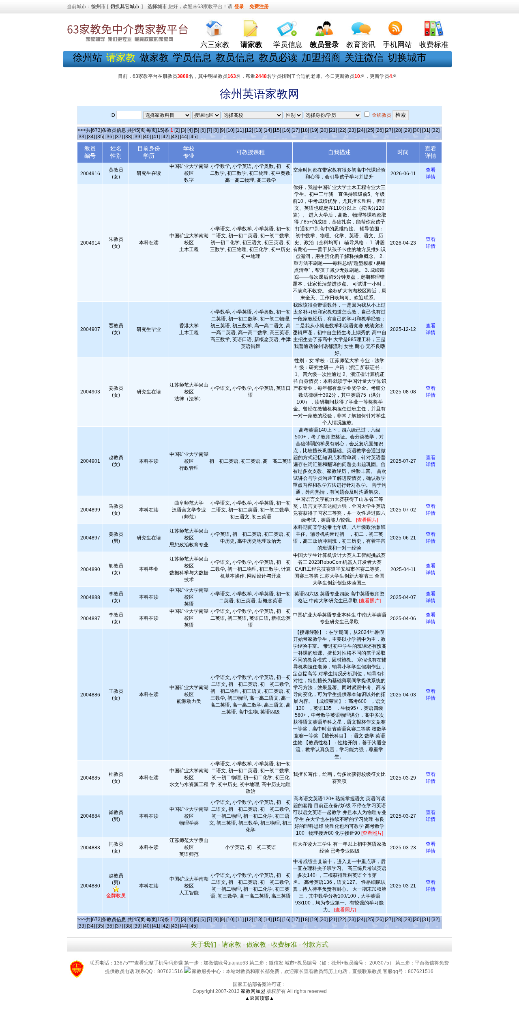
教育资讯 (360, 45)
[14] (268, 130)
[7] (209, 130)
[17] (296, 130)
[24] (361, 130)
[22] (342, 130)
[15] (277, 130)
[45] (193, 137)
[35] (100, 137)
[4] (190, 130)
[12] (249, 130)
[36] (109, 137)
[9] (222, 130)
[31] (426, 130)
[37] (119, 137)
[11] (240, 130)
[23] (351, 130)
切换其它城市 (124, 6)
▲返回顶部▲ (259, 998)
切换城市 (407, 57)
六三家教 (214, 45)
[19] (314, 130)
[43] (175, 137)
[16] (286, 130)
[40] (147, 137)
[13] (258, 130)
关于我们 (204, 944)
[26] (379, 130)
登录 (239, 6)
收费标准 (433, 45)
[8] (216, 130)
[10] (230, 130)
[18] (305, 130)
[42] (165, 137)
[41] (156, 137)
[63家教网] (128, 42)
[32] (435, 130)
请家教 (231, 944)
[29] (407, 130)
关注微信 (364, 57)
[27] (389, 130)
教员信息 (235, 57)
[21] (333, 130)
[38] (128, 137)
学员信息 (287, 45)
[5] (196, 130)
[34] (91, 137)
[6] (203, 130)
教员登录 (324, 45)
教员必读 (278, 57)
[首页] (215, 26)
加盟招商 (321, 57)
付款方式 (315, 944)
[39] (137, 137)
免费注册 (259, 6)
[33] (81, 137)
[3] (183, 130)
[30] (417, 130)
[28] (398, 130)
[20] (324, 130)
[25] (370, 130)
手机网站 (397, 45)
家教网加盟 (253, 991)
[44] (184, 137)
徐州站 (87, 57)
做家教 (154, 57)
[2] (177, 130)
